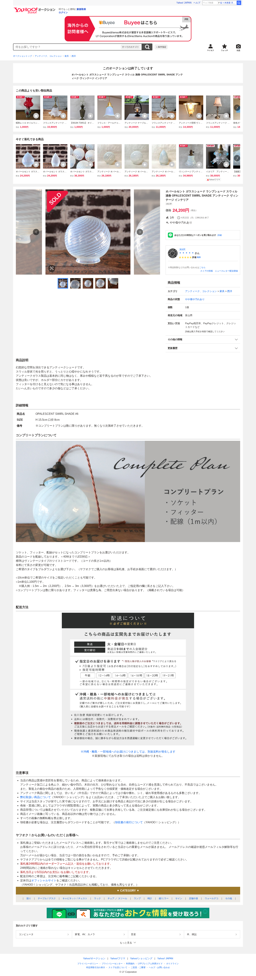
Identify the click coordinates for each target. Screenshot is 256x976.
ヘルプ (196, 2)
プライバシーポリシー (87, 963)
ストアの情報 (206, 271)
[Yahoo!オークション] (35, 9)
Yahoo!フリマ (117, 958)
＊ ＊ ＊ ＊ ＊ (186, 253)
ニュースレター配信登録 (226, 271)
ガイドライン (172, 963)
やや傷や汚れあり (195, 299)
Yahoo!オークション (94, 958)
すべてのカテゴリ (130, 47)
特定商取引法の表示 (95, 967)
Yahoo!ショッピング (141, 958)
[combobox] (67, 47)
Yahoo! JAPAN (183, 2)
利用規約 (130, 963)
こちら (202, 267)
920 (199, 257)
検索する (147, 46)
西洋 (74, 56)
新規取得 (81, 9)
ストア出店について (117, 967)
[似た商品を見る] (51, 268)
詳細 (220, 235)
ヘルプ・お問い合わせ (159, 967)
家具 (67, 56)
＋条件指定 (161, 47)
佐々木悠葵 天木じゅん (228, 3)
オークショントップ (22, 56)
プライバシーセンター (112, 963)
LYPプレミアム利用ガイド (150, 963)
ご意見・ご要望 (138, 967)
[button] (203, 339)
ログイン (63, 12)
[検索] (239, 3)
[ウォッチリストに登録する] (36, 116)
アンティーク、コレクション (48, 56)
